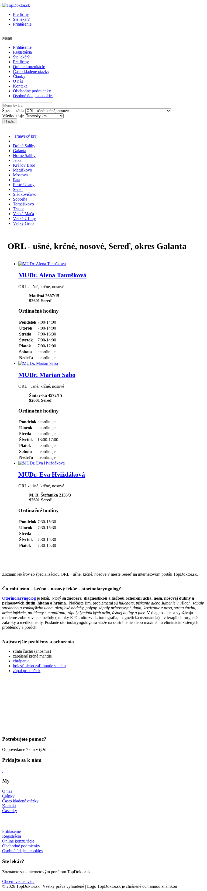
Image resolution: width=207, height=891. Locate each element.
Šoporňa (20, 199)
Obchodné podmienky (32, 91)
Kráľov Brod (24, 165)
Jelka (17, 160)
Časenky (9, 810)
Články (19, 76)
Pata (16, 179)
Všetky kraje (13, 115)
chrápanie (21, 661)
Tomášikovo (23, 204)
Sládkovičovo (24, 194)
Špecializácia (13, 110)
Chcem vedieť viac (18, 881)
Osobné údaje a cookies (33, 95)
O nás (18, 81)
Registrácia (22, 52)
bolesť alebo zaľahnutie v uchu (39, 665)
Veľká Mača (23, 213)
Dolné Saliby (24, 146)
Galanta (19, 150)
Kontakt (20, 86)
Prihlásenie (22, 24)
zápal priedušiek (26, 670)
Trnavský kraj (25, 136)
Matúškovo (22, 170)
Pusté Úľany (23, 184)
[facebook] (2, 770)
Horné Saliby (24, 155)
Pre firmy (21, 14)
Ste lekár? (21, 19)
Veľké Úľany (24, 218)
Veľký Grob (23, 223)
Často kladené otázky (31, 71)
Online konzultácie (29, 66)
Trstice (18, 209)
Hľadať (9, 121)
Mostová (20, 175)
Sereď (18, 189)
